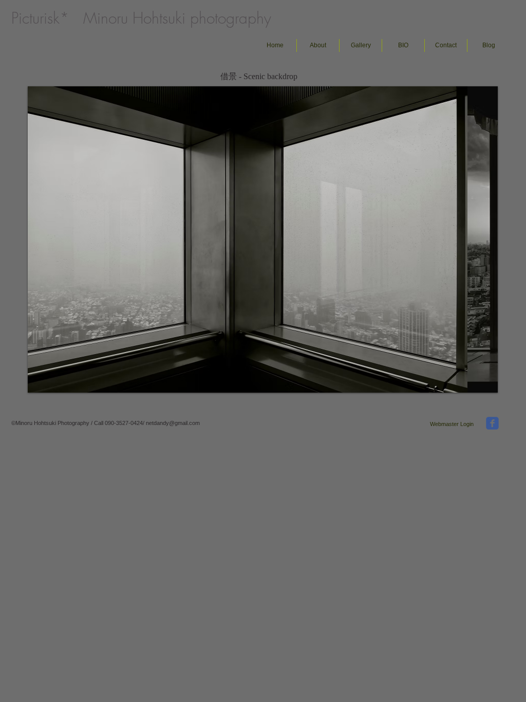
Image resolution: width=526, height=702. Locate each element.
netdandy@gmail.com (173, 423)
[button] (361, 45)
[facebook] (492, 423)
